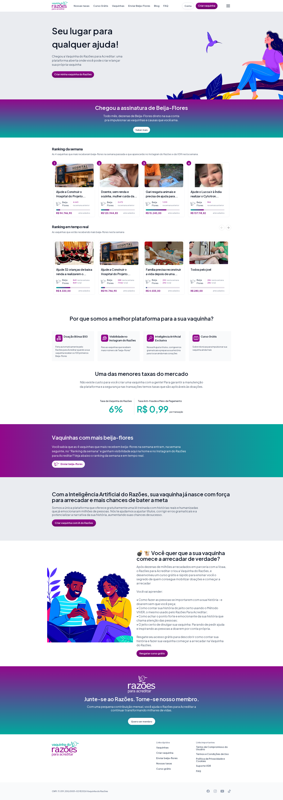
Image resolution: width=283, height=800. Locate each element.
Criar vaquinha (206, 5)
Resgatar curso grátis (152, 653)
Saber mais (141, 129)
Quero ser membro (141, 721)
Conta (188, 5)
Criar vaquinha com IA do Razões (74, 522)
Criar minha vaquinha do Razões (73, 74)
